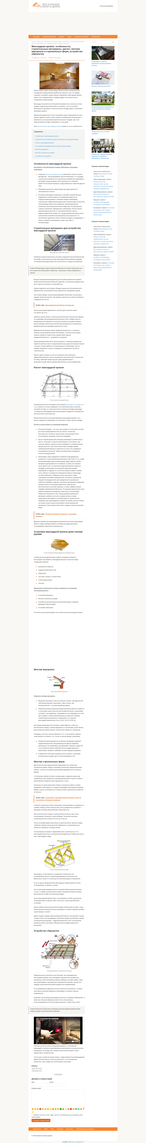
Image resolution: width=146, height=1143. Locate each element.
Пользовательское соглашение (85, 1129)
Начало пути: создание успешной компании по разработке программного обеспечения (102, 156)
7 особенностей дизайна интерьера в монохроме (102, 202)
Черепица (61, 36)
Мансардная (57, 57)
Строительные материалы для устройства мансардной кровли (56, 139)
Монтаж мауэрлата (42, 149)
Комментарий (36, 1088)
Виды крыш (36, 36)
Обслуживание (95, 36)
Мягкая (69, 36)
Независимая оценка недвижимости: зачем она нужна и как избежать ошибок (103, 108)
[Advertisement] (73, 23)
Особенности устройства (81, 36)
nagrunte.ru (80, 1142)
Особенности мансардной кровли (47, 136)
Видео (46, 1129)
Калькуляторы (37, 1129)
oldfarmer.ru (72, 1142)
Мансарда (59, 1074)
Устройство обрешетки (43, 156)
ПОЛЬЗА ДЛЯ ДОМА (106, 6)
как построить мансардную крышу (49, 126)
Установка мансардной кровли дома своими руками (53, 146)
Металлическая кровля (49, 36)
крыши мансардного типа (54, 174)
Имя (33, 1082)
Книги (52, 1129)
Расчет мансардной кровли (44, 143)
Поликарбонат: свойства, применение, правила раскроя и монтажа (101, 63)
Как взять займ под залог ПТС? (101, 86)
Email (51, 1082)
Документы (60, 1129)
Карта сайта (69, 1129)
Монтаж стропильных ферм (44, 153)
